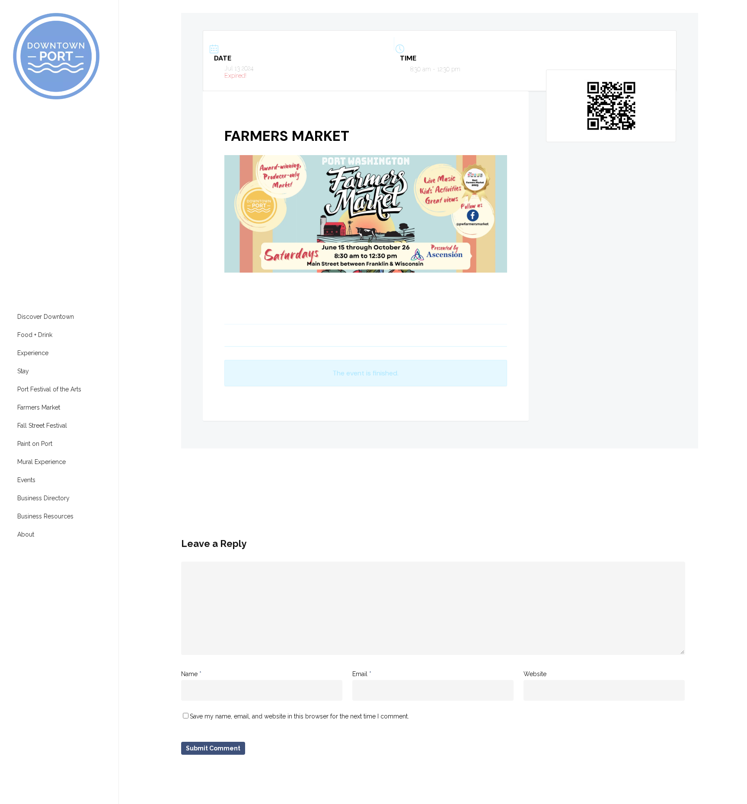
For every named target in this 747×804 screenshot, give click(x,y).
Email (361, 674)
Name (191, 674)
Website (535, 674)
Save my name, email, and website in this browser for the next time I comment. (299, 716)
